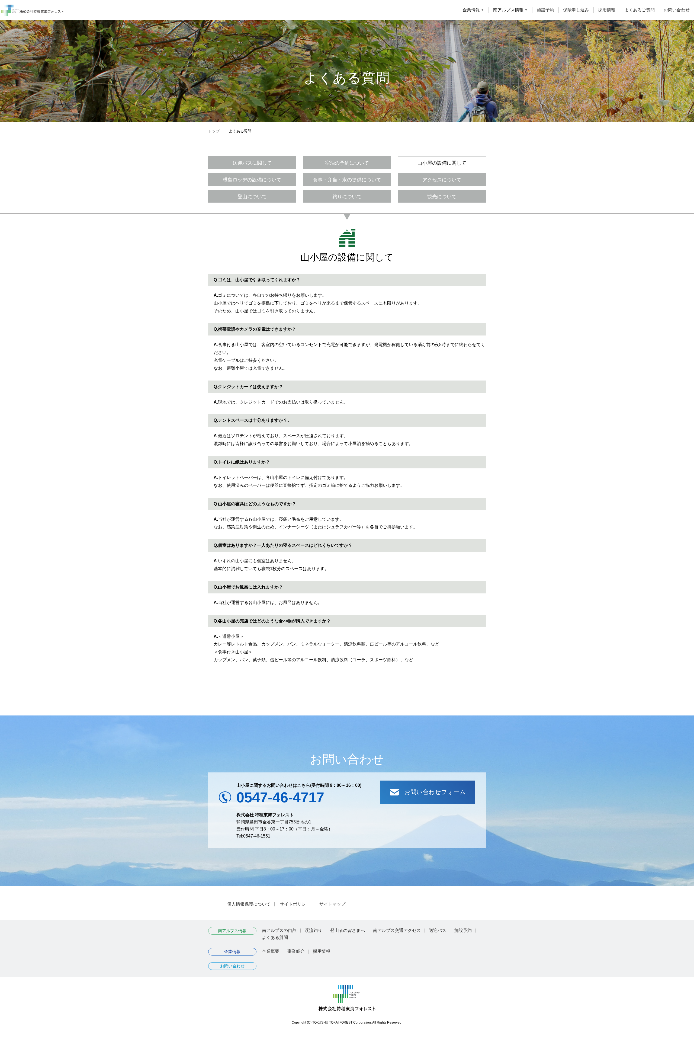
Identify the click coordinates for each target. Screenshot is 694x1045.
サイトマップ (332, 904)
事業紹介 (296, 951)
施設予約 (545, 10)
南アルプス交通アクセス (397, 930)
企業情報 (232, 951)
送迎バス (437, 930)
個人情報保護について (249, 904)
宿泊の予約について (347, 162)
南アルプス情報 (232, 930)
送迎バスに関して (252, 162)
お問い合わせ (677, 10)
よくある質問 (275, 937)
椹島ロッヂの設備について (252, 179)
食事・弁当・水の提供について (347, 179)
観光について (442, 196)
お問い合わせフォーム (435, 792)
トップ (214, 131)
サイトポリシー (295, 904)
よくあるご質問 (639, 10)
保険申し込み (576, 10)
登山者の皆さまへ (347, 930)
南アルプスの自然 (279, 930)
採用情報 (606, 10)
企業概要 (270, 951)
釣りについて (347, 196)
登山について (252, 196)
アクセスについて (441, 179)
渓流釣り (313, 930)
